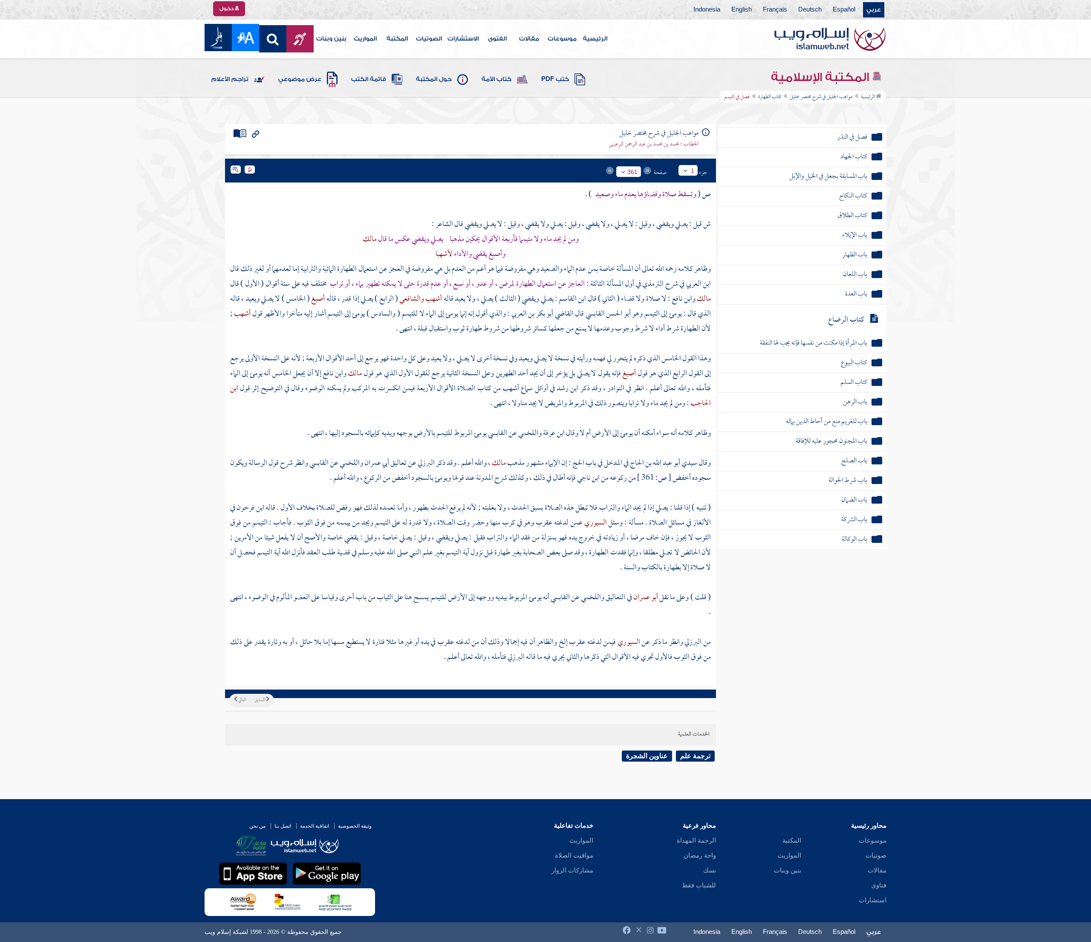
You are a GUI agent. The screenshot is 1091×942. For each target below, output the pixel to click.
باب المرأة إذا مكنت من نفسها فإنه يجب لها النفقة (813, 343)
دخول (227, 9)
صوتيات (876, 855)
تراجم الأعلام (229, 79)
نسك (709, 870)
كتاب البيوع (854, 363)
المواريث (365, 38)
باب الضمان (854, 500)
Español (844, 9)
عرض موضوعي (299, 79)
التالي (241, 700)
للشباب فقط (699, 885)
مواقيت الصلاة (574, 855)
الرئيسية (595, 38)
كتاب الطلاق (852, 216)
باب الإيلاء (854, 235)
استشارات (872, 900)
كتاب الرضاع (846, 320)
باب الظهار (854, 255)
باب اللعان (855, 275)
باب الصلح (854, 461)
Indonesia (706, 9)
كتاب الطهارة (769, 97)
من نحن (257, 826)
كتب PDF (555, 79)
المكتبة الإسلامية (821, 77)
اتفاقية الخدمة (314, 826)
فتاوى (878, 885)
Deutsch (810, 9)
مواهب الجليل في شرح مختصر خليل (821, 97)
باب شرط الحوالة (847, 480)
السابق (260, 700)
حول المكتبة (434, 79)
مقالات (529, 38)
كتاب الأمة (496, 79)
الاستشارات (463, 38)
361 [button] (632, 171)
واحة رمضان (700, 855)
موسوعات (562, 38)
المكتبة (397, 38)
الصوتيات (429, 38)
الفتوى (497, 38)
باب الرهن (855, 402)
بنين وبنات (331, 38)
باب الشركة (854, 520)
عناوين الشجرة (647, 755)
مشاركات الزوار (572, 870)
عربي (873, 9)
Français (775, 9)
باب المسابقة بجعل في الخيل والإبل (828, 176)
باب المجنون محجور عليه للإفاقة (831, 441)
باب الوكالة (854, 539)
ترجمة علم (695, 755)
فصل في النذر (852, 137)
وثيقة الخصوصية (355, 826)
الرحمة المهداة (696, 840)
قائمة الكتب (368, 79)
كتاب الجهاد (853, 157)
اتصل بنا (282, 826)
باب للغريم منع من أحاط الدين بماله (826, 422)
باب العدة (856, 294)
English (741, 9)
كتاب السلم (853, 382)
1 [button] (692, 170)
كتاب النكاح (853, 196)
